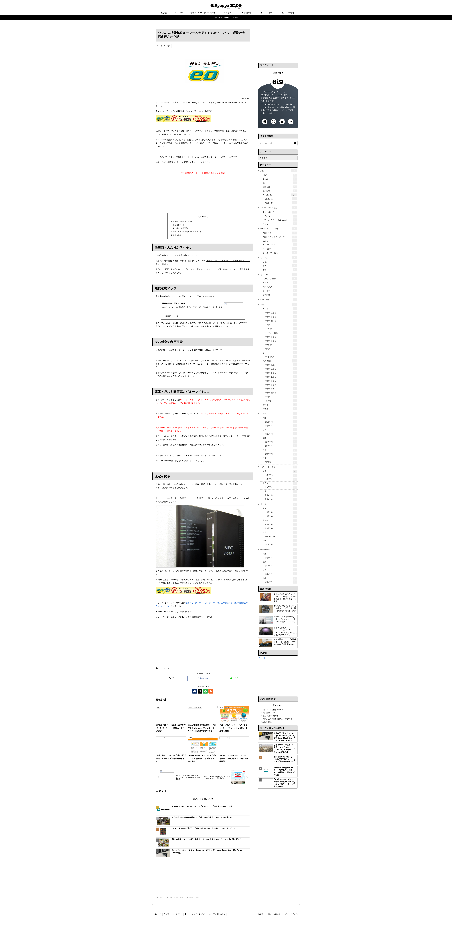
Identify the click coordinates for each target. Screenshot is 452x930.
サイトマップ (191, 914)
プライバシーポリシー (173, 914)
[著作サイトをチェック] (194, 691)
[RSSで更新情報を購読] (210, 691)
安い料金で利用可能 (180, 228)
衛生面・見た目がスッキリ (183, 221)
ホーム (158, 914)
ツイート (262, 658)
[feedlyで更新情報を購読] (205, 691)
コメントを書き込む (203, 799)
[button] (294, 143)
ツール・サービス (164, 668)
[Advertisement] (203, 193)
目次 (199, 217)
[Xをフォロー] (200, 691)
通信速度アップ (178, 225)
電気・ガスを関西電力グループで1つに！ (188, 232)
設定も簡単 (177, 235)
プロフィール (205, 914)
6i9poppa (278, 73)
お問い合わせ (220, 914)
